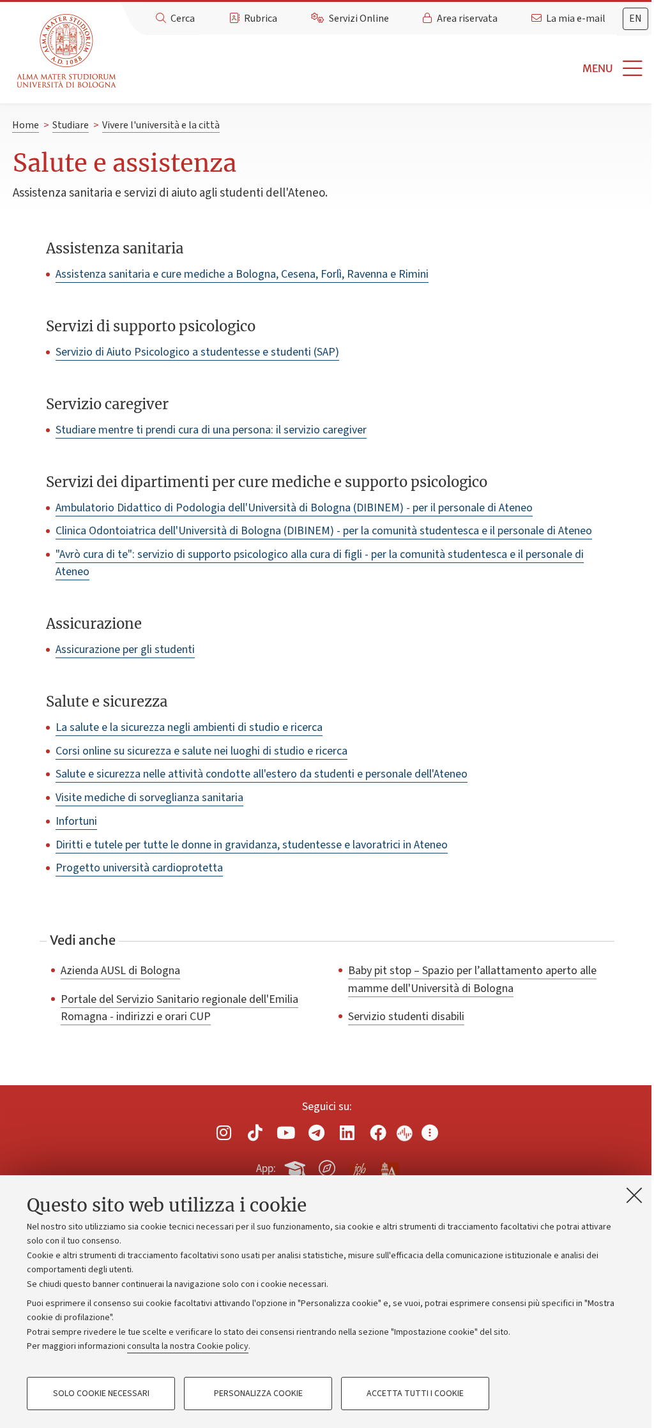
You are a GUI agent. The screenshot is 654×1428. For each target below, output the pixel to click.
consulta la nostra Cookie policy (187, 1346)
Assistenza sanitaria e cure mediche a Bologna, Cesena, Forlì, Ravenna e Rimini (242, 274)
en (635, 18)
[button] (388, 68)
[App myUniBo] (296, 1166)
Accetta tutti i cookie (415, 1393)
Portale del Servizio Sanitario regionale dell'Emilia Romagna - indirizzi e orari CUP (179, 1008)
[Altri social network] (430, 1133)
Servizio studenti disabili (406, 1016)
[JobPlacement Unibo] (358, 1166)
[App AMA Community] (389, 1168)
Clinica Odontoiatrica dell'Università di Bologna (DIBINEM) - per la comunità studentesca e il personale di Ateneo (324, 531)
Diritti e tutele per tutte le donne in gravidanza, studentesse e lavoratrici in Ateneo (252, 845)
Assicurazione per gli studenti (125, 650)
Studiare (70, 125)
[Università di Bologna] (67, 51)
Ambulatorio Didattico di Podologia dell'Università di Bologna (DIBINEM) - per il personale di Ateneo (294, 508)
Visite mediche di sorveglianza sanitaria (149, 798)
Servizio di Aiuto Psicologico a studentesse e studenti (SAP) (197, 352)
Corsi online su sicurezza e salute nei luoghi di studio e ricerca (201, 751)
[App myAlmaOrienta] (327, 1166)
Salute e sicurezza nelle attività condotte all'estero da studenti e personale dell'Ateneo (262, 774)
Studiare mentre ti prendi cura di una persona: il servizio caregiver (211, 430)
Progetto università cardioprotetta (139, 868)
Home (25, 125)
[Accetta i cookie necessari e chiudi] (634, 1195)
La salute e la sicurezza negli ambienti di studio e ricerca (189, 727)
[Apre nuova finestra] (224, 1133)
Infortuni (76, 821)
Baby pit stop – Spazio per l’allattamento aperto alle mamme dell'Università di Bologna (472, 979)
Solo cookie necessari (101, 1393)
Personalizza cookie (258, 1393)
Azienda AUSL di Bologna (120, 970)
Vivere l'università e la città (161, 125)
